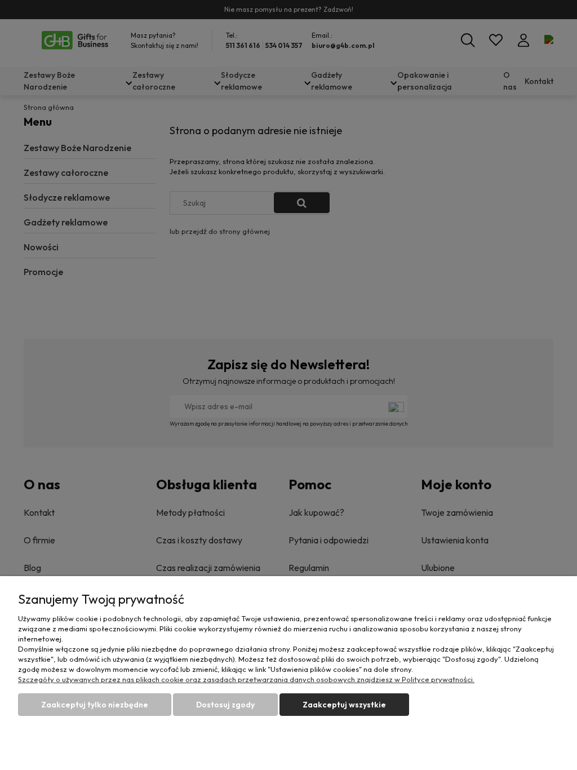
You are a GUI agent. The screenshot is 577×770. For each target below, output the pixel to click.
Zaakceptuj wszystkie (344, 705)
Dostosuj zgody (225, 705)
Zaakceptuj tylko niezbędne (94, 705)
